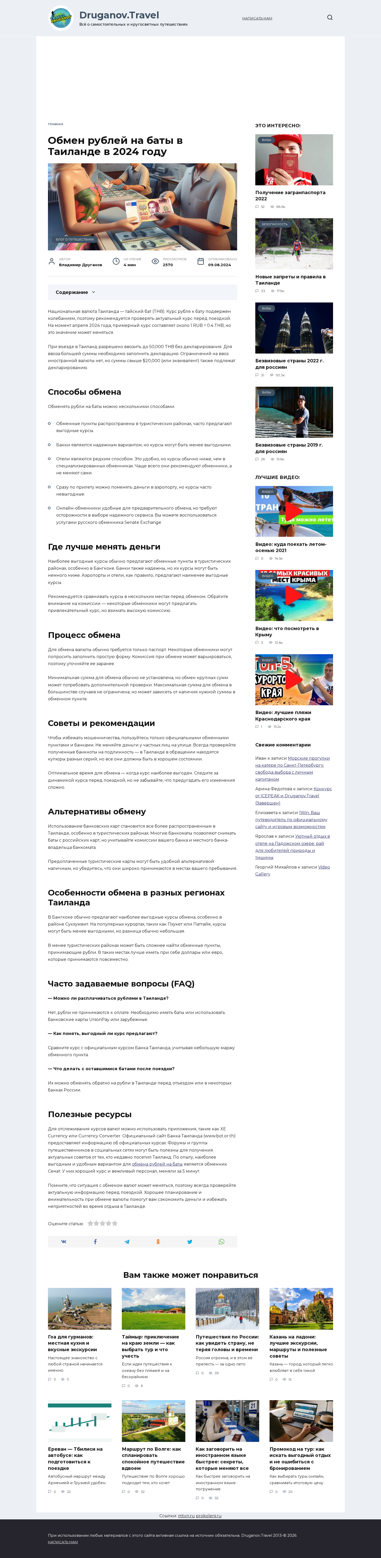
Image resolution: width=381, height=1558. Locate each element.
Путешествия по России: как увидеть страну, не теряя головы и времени (227, 1343)
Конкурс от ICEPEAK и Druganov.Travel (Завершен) (293, 795)
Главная (55, 124)
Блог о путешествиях (75, 239)
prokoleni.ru (209, 1515)
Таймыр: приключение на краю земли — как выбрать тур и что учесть (150, 1346)
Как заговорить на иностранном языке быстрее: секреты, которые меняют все (222, 1458)
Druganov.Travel (119, 15)
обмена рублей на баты (157, 1164)
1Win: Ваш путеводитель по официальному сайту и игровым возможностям (291, 819)
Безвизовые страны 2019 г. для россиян (289, 448)
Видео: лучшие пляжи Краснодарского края (283, 716)
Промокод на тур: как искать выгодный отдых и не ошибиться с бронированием (300, 1458)
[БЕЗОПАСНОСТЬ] (294, 265)
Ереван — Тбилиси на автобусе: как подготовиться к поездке (75, 1458)
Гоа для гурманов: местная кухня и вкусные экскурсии (72, 1343)
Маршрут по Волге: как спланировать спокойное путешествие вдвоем (153, 1458)
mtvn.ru (186, 1515)
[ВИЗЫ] (294, 181)
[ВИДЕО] (294, 533)
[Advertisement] (190, 83)
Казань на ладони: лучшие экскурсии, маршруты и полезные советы (298, 1346)
